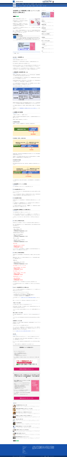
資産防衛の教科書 (15, 7)
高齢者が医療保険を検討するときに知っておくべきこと (22, 436)
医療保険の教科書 (19, 1)
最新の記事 (21, 34)
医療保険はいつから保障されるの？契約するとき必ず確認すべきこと (24, 415)
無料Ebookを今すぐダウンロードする (26, 398)
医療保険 (19, 7)
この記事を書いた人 (16, 34)
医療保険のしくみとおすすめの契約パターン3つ (48, 32)
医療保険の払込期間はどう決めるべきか (20, 433)
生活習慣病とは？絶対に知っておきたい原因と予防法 (22, 429)
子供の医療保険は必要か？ (19, 422)
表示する (18, 53)
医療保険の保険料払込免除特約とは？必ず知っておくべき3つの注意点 (24, 408)
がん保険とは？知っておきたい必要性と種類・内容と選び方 (28, 297)
